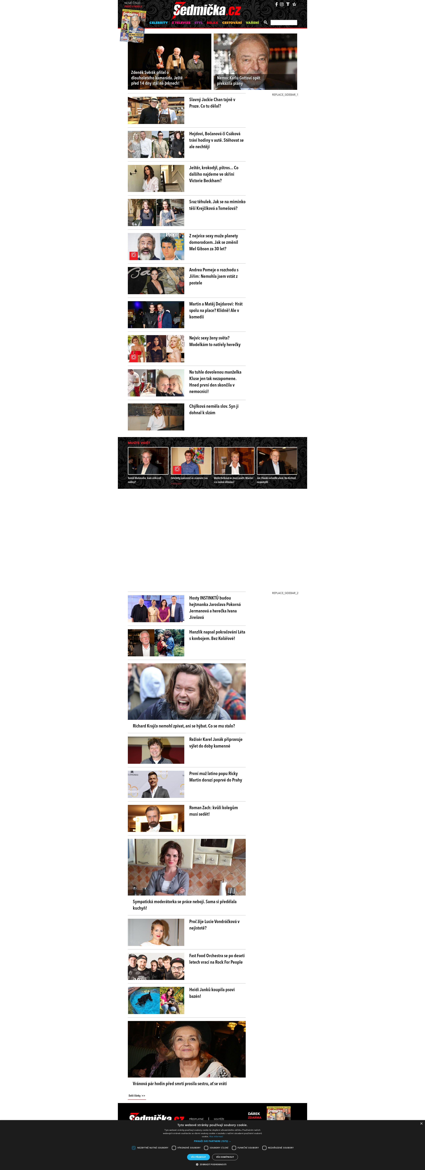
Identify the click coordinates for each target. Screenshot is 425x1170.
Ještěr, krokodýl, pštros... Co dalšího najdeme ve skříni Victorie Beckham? (213, 174)
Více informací (216, 1136)
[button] (212, 1141)
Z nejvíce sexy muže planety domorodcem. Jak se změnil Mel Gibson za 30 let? (213, 242)
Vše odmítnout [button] (225, 1157)
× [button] (421, 1123)
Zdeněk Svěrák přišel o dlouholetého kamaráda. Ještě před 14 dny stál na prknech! (157, 78)
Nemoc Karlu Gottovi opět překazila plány (238, 81)
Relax (212, 23)
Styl (198, 23)
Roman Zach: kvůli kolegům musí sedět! (213, 811)
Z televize (181, 23)
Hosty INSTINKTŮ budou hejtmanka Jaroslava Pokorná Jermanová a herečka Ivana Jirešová (215, 608)
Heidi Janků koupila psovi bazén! (212, 993)
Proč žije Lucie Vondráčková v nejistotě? (214, 925)
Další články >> (137, 1096)
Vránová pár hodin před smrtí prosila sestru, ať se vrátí (180, 1084)
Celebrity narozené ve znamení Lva (189, 478)
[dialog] (212, 1145)
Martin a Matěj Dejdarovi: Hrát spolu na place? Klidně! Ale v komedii (216, 311)
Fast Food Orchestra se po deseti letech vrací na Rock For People (217, 959)
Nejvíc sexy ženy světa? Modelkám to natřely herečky (215, 341)
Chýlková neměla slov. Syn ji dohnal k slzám (214, 409)
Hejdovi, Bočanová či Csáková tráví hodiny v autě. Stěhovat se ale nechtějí (216, 140)
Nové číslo (133, 5)
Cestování (232, 23)
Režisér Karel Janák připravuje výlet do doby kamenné (216, 743)
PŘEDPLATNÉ (196, 1119)
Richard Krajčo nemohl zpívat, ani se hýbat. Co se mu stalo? (184, 726)
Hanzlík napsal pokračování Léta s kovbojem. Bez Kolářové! (217, 635)
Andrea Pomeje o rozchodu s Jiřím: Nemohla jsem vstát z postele (213, 276)
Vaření (252, 23)
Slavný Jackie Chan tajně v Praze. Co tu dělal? (212, 103)
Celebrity (158, 23)
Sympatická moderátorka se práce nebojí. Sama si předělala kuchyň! (185, 905)
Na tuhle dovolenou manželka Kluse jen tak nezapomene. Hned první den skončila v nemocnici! (215, 382)
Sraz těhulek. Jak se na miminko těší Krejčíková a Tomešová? (217, 205)
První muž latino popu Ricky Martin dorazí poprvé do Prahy (215, 777)
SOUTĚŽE (219, 1119)
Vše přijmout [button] (198, 1157)
